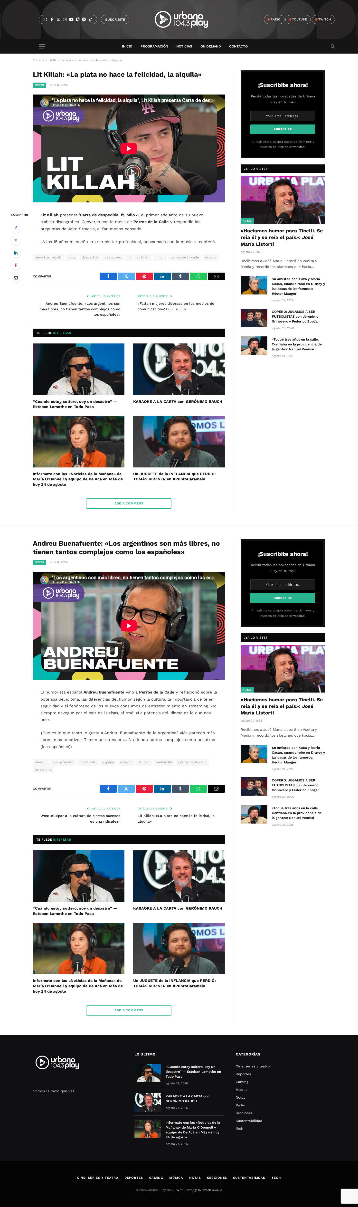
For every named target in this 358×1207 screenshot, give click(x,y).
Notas (39, 85)
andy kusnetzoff (48, 257)
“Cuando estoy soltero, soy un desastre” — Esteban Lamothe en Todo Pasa (75, 404)
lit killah (143, 257)
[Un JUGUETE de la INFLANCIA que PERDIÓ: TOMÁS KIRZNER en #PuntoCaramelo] (179, 441)
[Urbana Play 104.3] (186, 19)
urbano (210, 257)
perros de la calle (184, 257)
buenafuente (63, 762)
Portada (38, 60)
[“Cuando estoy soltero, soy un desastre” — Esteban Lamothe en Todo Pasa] (78, 369)
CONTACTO (238, 46)
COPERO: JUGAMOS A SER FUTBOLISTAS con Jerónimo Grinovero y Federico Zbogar (295, 316)
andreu (41, 762)
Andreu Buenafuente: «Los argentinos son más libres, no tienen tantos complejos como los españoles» (79, 309)
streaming (43, 769)
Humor (144, 762)
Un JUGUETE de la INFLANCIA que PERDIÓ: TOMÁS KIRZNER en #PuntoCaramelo (174, 477)
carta (72, 257)
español (126, 762)
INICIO (127, 46)
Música (241, 1090)
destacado (112, 257)
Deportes (243, 1074)
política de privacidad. (289, 147)
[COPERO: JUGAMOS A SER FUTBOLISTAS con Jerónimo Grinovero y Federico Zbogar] (254, 318)
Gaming (242, 1082)
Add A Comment (128, 503)
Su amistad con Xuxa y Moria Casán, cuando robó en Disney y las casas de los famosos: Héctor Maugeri (298, 286)
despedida (90, 257)
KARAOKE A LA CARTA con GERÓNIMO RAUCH (177, 401)
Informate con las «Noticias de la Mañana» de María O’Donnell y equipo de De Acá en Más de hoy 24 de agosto (78, 479)
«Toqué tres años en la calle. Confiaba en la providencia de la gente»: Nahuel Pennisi (297, 344)
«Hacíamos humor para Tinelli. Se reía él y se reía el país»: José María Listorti (282, 237)
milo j (160, 257)
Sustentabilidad (249, 1121)
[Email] (16, 278)
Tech (239, 1129)
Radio (240, 1105)
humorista (164, 762)
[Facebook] (16, 228)
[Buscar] (332, 46)
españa (108, 762)
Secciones (244, 1113)
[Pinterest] (16, 265)
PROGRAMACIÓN (154, 46)
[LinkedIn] (16, 253)
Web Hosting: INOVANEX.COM (199, 1190)
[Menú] (42, 46)
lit (129, 257)
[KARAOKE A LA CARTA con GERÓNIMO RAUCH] (179, 369)
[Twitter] (16, 240)
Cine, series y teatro (253, 1066)
